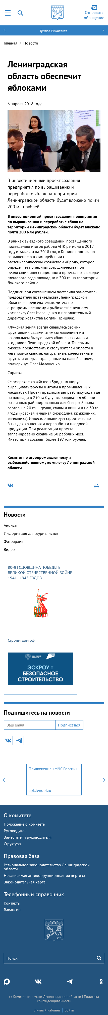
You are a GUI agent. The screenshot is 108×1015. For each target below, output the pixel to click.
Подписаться (69, 724)
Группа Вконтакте (53, 31)
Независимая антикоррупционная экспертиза (44, 875)
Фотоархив (13, 541)
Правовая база (22, 856)
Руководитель (16, 830)
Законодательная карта (24, 881)
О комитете (17, 815)
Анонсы (10, 525)
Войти (69, 1010)
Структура (12, 843)
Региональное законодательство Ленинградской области (47, 866)
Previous (3, 779)
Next (104, 779)
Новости (30, 43)
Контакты (12, 903)
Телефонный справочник (34, 894)
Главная (10, 43)
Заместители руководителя (27, 837)
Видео (9, 549)
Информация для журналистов (31, 533)
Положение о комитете (24, 824)
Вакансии (12, 909)
